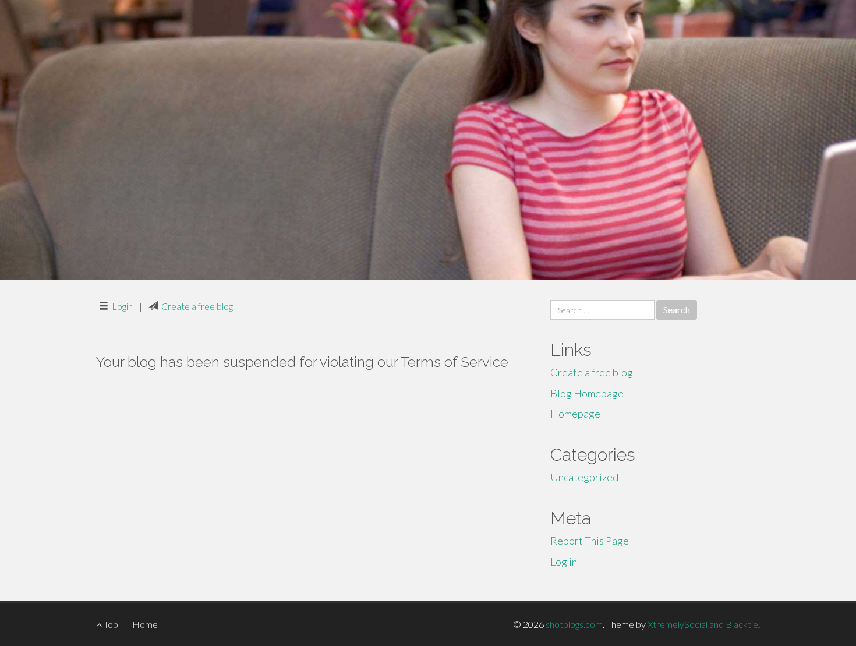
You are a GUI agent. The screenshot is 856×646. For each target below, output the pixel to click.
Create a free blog (197, 306)
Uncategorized (584, 477)
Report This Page (589, 540)
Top (110, 624)
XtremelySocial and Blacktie (703, 624)
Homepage (575, 413)
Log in (563, 561)
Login (122, 306)
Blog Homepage (587, 393)
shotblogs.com (574, 624)
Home (145, 624)
